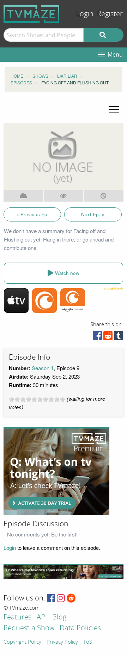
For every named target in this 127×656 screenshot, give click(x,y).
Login (84, 14)
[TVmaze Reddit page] (71, 598)
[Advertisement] (56, 471)
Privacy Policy (62, 642)
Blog (59, 617)
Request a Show (29, 628)
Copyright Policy (22, 642)
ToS (87, 642)
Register (110, 14)
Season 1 (43, 368)
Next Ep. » (92, 214)
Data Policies (80, 628)
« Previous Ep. (32, 214)
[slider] (37, 399)
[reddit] (108, 337)
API (42, 617)
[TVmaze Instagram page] (61, 598)
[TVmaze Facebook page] (51, 598)
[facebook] (97, 337)
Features (17, 617)
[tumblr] (118, 337)
